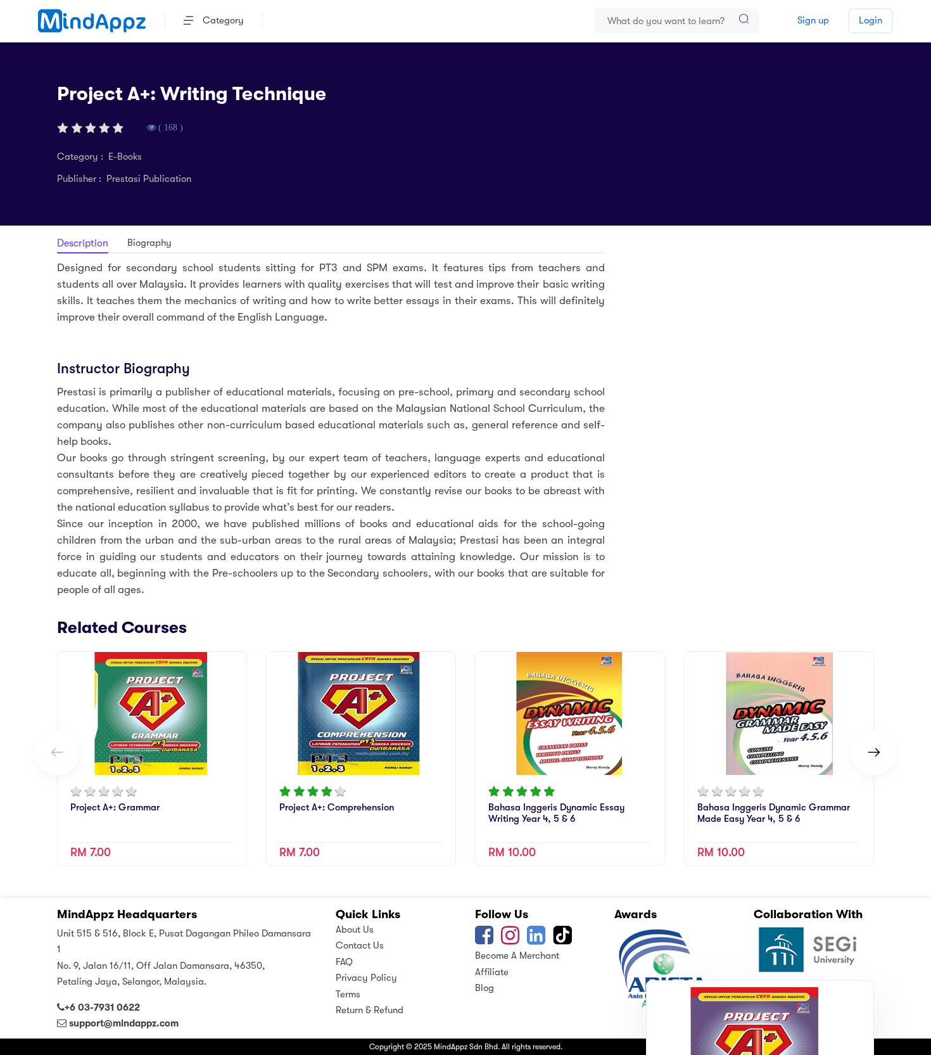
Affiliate (492, 972)
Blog (484, 988)
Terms (348, 994)
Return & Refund (369, 1010)
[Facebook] (484, 939)
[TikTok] (563, 939)
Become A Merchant (517, 955)
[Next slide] (874, 753)
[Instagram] (510, 939)
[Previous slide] (57, 753)
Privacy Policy (366, 977)
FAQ (344, 962)
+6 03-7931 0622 (102, 1007)
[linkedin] (536, 939)
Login (870, 20)
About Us (355, 929)
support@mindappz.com (124, 1023)
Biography (149, 242)
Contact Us (360, 945)
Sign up (813, 20)
